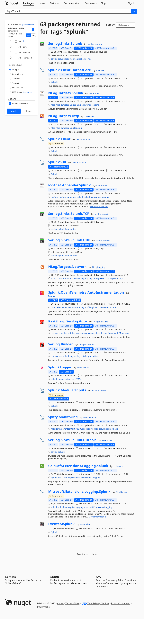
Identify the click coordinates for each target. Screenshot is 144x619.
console (94, 333)
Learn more (29, 24)
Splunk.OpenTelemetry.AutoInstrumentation (86, 292)
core (105, 333)
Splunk (54, 81)
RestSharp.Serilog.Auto (67, 321)
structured (81, 428)
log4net (54, 196)
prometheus (112, 428)
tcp (74, 229)
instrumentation (101, 307)
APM (74, 307)
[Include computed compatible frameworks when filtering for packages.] (33, 29)
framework (113, 333)
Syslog (96, 278)
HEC (60, 477)
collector (83, 58)
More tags (118, 278)
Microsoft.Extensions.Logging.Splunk (79, 491)
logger (61, 379)
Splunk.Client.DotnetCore (69, 69)
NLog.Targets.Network (67, 266)
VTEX (78, 379)
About (60, 603)
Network (76, 278)
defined (95, 356)
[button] (23, 24)
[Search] (134, 11)
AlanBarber (94, 93)
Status (54, 577)
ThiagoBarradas (100, 321)
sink (100, 333)
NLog (53, 278)
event (75, 58)
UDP (69, 278)
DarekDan (89, 116)
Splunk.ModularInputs (67, 390)
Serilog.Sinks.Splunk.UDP (69, 240)
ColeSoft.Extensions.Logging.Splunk (78, 465)
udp (75, 255)
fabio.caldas (83, 367)
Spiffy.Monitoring (63, 416)
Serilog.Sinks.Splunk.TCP (68, 213)
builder (84, 356)
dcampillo (85, 524)
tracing (80, 307)
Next (95, 554)
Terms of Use (72, 603)
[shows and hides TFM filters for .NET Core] (11, 47)
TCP (65, 278)
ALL (28, 35)
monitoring (56, 428)
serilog (54, 58)
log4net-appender (67, 196)
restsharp (55, 333)
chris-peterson (90, 417)
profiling (89, 307)
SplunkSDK (57, 162)
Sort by (110, 24)
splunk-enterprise (82, 104)
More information (99, 206)
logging (69, 58)
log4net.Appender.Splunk (69, 185)
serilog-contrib (95, 43)
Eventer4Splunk (61, 523)
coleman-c (119, 466)
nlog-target (61, 104)
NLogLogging (98, 267)
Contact (10, 577)
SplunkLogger (60, 367)
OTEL (68, 307)
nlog (53, 104)
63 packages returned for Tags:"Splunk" (70, 28)
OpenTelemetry (58, 307)
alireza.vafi (107, 440)
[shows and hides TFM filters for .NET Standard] (11, 52)
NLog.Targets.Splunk (65, 92)
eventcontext (68, 428)
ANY (33, 35)
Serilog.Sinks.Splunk (65, 43)
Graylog (109, 278)
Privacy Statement (120, 603)
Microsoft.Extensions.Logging (85, 477)
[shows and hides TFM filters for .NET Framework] (11, 58)
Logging (67, 477)
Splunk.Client (59, 138)
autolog (71, 333)
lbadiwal (100, 70)
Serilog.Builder (60, 344)
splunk (61, 58)
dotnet (68, 379)
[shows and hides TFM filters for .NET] (11, 41)
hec (89, 58)
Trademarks (43, 606)
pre (89, 356)
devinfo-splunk (83, 139)
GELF (101, 278)
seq (81, 333)
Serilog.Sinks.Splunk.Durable (72, 439)
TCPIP (59, 278)
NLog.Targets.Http (63, 115)
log (90, 278)
